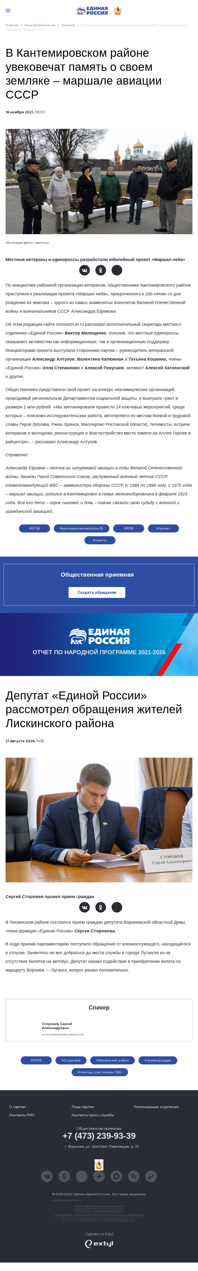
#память (100, 540)
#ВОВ (128, 528)
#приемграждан (158, 1060)
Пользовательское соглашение (99, 1206)
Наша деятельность (40, 25)
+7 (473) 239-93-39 (99, 1136)
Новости (68, 25)
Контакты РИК (22, 1115)
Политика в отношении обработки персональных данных (99, 1215)
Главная (12, 25)
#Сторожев (71, 1060)
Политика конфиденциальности (99, 1210)
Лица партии (82, 1107)
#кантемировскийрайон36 (81, 528)
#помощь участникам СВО (100, 1072)
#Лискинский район (112, 1060)
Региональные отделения (156, 1107)
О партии (17, 1107)
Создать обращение (97, 592)
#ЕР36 (34, 528)
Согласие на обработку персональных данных (99, 1219)
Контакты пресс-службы (92, 1115)
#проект (163, 528)
